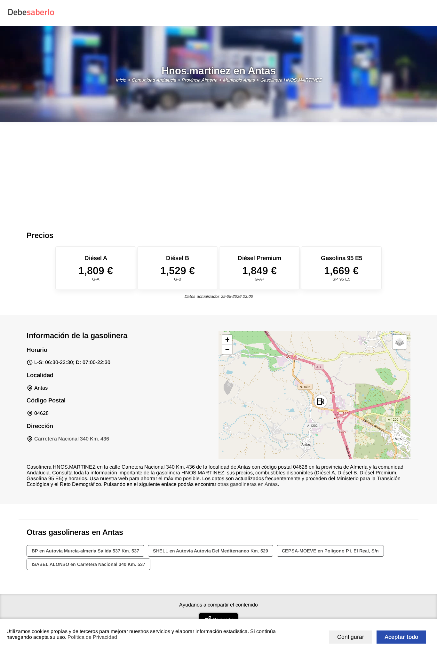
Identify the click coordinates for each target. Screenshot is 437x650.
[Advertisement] (218, 170)
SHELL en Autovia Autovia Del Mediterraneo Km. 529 (210, 550)
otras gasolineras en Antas (248, 484)
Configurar (350, 637)
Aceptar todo (401, 637)
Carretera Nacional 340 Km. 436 (71, 438)
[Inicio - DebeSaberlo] (31, 15)
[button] (320, 401)
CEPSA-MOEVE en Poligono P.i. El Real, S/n (330, 550)
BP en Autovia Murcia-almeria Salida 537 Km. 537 (85, 550)
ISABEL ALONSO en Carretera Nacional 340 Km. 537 (88, 564)
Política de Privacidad (92, 637)
